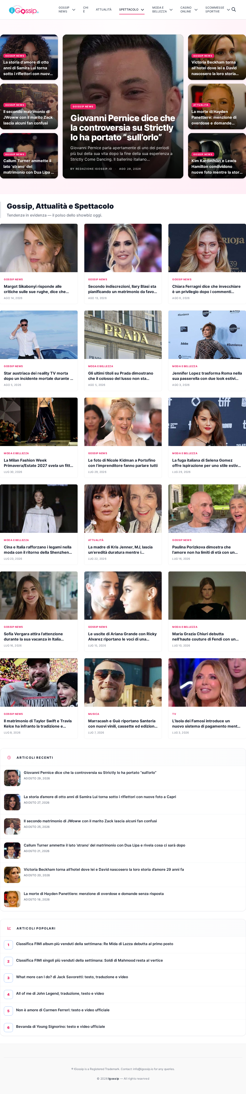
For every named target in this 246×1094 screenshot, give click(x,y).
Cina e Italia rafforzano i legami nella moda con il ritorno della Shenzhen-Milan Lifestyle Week (37, 552)
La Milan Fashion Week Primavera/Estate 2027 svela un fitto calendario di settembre (38, 465)
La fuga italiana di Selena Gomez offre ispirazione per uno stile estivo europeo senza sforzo (206, 465)
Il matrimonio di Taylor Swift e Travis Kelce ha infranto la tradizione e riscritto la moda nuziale (38, 726)
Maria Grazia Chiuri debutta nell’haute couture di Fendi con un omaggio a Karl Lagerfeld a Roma (204, 639)
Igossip (114, 1078)
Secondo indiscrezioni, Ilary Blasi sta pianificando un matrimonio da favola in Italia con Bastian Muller (122, 291)
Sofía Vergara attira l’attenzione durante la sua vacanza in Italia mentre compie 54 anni (33, 639)
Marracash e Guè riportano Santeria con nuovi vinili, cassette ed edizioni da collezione (121, 726)
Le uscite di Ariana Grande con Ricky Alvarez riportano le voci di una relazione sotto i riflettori (122, 639)
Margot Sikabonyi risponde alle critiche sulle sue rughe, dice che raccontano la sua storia (35, 291)
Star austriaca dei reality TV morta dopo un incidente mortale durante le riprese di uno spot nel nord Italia (39, 378)
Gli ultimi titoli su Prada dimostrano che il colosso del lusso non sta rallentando (120, 378)
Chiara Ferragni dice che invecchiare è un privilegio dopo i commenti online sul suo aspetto (206, 291)
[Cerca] (234, 9)
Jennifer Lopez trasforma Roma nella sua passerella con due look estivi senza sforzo (207, 378)
